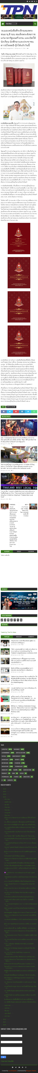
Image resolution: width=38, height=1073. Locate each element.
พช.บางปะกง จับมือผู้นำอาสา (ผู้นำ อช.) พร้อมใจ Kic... (20, 824)
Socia (21, 773)
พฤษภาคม (8, 1005)
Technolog (5, 776)
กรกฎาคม (8, 812)
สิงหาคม (7, 810)
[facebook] (27, 1)
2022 (4, 1019)
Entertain (5, 763)
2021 (4, 1022)
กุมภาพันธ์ (8, 1013)
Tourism (17, 763)
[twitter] (30, 1)
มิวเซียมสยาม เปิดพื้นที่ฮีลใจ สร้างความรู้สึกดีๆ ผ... (19, 999)
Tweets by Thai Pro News (8, 632)
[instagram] (36, 1)
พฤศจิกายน (8, 802)
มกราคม (7, 1016)
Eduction (27, 776)
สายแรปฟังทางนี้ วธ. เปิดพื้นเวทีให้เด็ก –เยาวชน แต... (20, 928)
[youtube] (32, 1)
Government (6, 752)
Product (4, 773)
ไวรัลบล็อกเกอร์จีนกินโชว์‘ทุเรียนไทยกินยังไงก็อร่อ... (19, 897)
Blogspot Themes (31, 1070)
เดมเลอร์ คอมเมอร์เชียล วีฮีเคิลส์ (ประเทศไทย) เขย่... (20, 956)
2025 (4, 791)
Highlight (5, 759)
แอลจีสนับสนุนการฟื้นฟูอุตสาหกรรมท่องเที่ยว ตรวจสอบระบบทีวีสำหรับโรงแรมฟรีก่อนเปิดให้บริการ (23, 660)
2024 (4, 794)
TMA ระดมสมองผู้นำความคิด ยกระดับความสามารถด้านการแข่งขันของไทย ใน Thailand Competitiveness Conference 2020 (24, 651)
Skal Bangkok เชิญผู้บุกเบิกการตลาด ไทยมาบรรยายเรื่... (20, 912)
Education (5, 766)
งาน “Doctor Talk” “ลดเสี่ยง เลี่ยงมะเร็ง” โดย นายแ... (19, 836)
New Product (16, 756)
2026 (4, 789)
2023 (4, 797)
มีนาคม (7, 1010)
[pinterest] (34, 1)
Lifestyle (4, 749)
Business (16, 749)
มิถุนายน (7, 815)
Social (4, 756)
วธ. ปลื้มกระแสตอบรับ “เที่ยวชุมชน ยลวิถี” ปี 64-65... (20, 822)
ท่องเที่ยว (15, 770)
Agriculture (27, 770)
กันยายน (7, 807)
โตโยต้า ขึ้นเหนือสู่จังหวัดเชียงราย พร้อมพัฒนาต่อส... (20, 865)
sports (17, 759)
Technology (18, 766)
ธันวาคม (7, 799)
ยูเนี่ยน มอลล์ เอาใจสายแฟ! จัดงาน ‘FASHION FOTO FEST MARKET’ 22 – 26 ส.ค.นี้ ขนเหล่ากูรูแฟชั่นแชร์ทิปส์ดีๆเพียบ (23, 698)
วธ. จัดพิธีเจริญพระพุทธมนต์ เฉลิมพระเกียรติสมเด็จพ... (20, 1002)
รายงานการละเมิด (7, 1061)
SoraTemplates (12, 1070)
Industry (5, 770)
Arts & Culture (11, 406)
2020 (4, 1025)
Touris (16, 776)
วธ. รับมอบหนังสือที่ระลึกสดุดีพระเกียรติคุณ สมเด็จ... (19, 863)
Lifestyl (10, 780)
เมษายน (7, 1008)
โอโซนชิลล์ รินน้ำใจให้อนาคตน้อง (14, 856)
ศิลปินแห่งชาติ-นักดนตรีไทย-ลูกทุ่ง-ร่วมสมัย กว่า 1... (19, 964)
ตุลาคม (7, 804)
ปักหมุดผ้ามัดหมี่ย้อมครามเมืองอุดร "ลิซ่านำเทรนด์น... (20, 975)
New (13, 773)
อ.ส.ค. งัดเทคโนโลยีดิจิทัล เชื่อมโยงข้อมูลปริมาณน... (20, 881)
